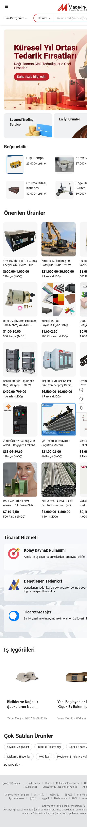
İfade (48, 783)
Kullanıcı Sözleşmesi (67, 783)
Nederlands (60, 798)
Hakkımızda (33, 783)
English (25, 794)
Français (82, 794)
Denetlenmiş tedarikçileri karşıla (59, 786)
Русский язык (16, 798)
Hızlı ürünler (30, 786)
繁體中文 (54, 794)
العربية (45, 798)
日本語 (68, 794)
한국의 (33, 798)
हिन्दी (74, 798)
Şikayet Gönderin (12, 783)
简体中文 (39, 794)
